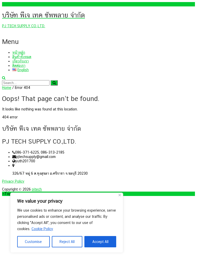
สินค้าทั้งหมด (21, 57)
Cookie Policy (42, 229)
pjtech (37, 189)
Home (6, 88)
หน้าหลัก (18, 52)
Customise (33, 242)
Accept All (100, 242)
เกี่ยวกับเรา (20, 61)
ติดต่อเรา (18, 65)
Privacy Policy (13, 181)
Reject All (67, 242)
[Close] (120, 195)
